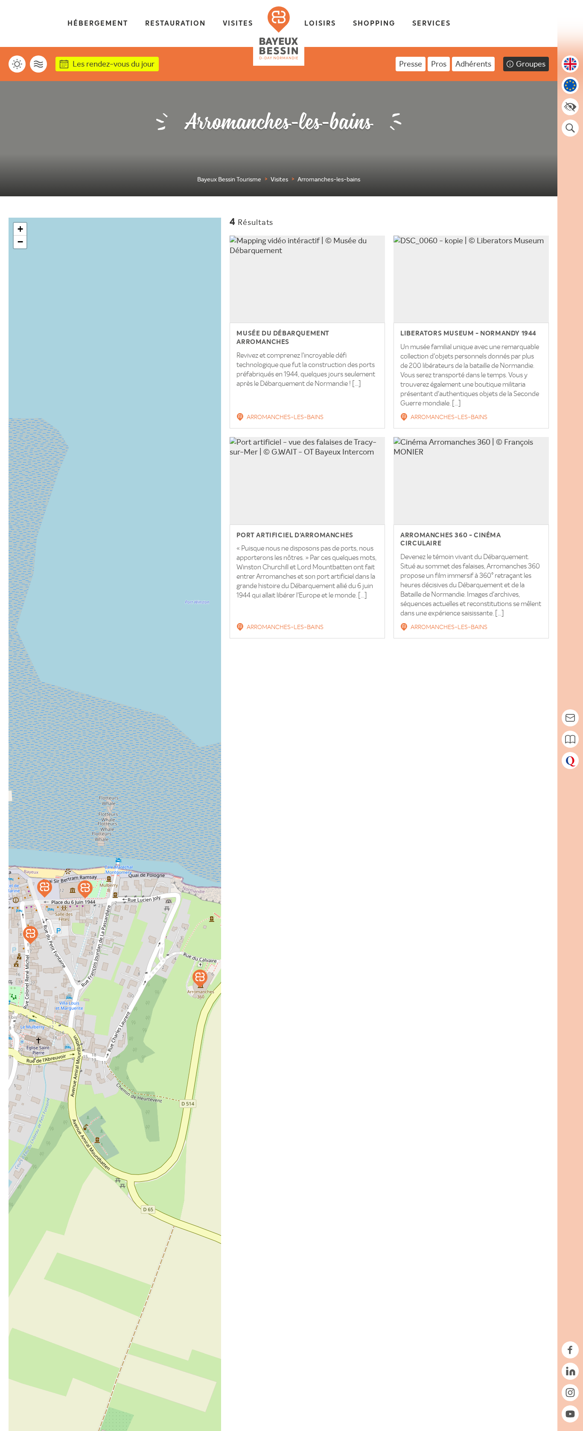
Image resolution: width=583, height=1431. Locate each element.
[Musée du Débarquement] (85, 889)
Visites (238, 23)
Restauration (175, 23)
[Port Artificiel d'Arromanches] (44, 888)
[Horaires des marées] (38, 64)
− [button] (20, 241)
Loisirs (320, 23)
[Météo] (17, 64)
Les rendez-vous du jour (113, 64)
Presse (410, 64)
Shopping (374, 23)
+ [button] (20, 229)
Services (431, 23)
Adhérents (473, 64)
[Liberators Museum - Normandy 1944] (30, 935)
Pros (438, 64)
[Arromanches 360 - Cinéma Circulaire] (199, 979)
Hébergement (97, 23)
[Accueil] (278, 33)
